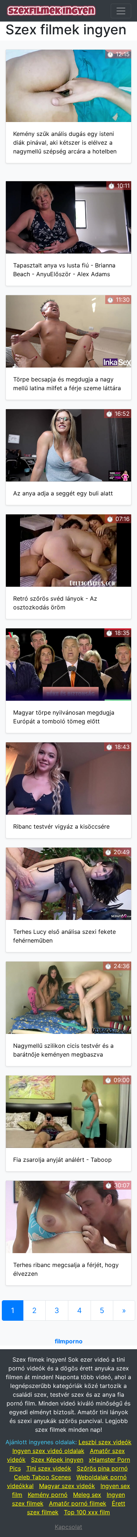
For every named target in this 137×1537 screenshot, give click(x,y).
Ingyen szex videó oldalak (48, 1450)
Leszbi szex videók (105, 1442)
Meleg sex (87, 1494)
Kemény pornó (48, 1494)
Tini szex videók (48, 1468)
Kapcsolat (68, 1526)
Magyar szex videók (67, 1486)
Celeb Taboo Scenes (42, 1477)
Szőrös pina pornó (102, 1468)
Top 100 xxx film (87, 1512)
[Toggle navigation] (121, 11)
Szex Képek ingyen (57, 1459)
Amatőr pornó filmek (77, 1503)
